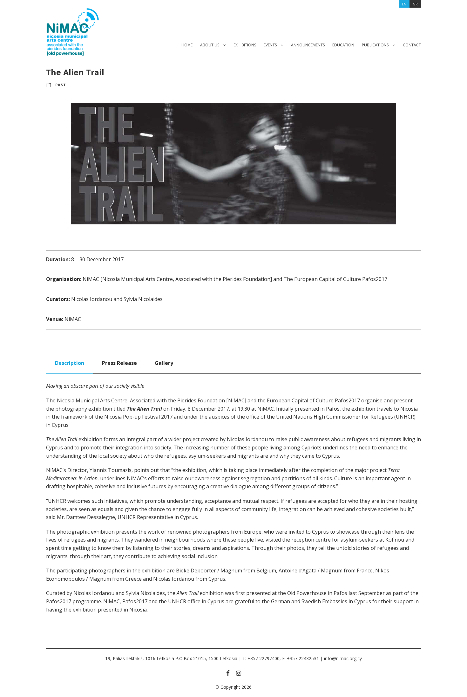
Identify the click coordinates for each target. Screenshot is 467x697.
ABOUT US (209, 45)
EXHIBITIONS (245, 45)
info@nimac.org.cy (343, 658)
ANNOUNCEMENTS (308, 45)
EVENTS (270, 45)
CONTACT (412, 45)
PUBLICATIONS (375, 45)
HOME (187, 45)
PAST (60, 84)
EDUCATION (343, 45)
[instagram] (238, 673)
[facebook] (228, 673)
